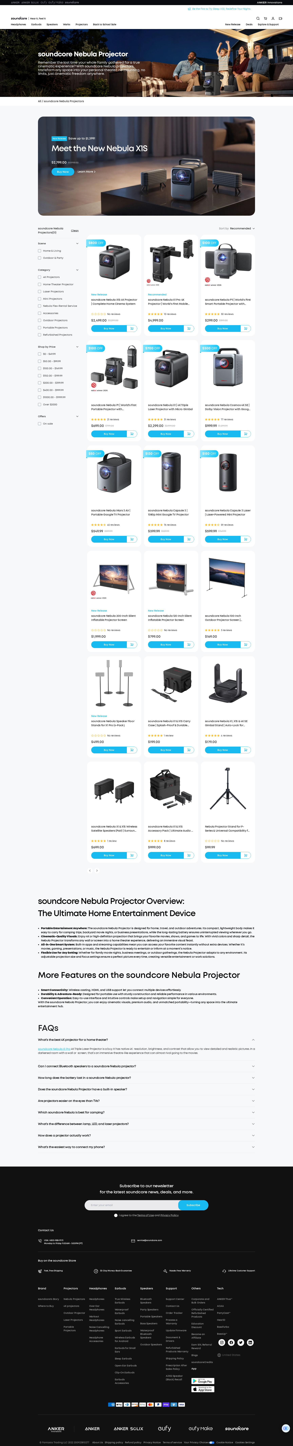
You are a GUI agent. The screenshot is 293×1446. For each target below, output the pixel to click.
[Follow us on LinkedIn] (250, 1342)
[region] (146, 1053)
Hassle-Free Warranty (180, 1270)
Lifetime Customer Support (241, 1270)
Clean (75, 230)
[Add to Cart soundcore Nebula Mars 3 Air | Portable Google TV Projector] (132, 539)
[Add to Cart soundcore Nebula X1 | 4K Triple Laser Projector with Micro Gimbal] (189, 433)
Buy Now (63, 172)
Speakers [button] (146, 1288)
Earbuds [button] (120, 1288)
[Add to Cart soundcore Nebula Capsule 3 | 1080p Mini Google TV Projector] (189, 539)
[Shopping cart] (265, 18)
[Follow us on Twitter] (240, 1342)
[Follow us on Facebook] (231, 1342)
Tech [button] (220, 1288)
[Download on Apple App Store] (202, 1389)
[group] (114, 320)
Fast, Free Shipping (53, 1270)
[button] (49, 251)
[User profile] (273, 18)
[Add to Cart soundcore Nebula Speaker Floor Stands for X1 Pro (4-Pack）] (132, 750)
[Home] (28, 18)
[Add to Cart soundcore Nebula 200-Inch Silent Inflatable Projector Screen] (132, 644)
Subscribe (193, 1205)
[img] (111, 1405)
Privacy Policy (169, 1215)
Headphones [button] (98, 1288)
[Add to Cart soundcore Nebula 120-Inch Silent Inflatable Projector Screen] (189, 644)
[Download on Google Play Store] (202, 1381)
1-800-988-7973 (56, 1240)
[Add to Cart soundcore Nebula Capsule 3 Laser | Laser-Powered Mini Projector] (245, 539)
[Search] (258, 18)
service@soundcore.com (149, 1240)
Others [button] (196, 1288)
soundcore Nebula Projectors (64, 101)
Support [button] (171, 1288)
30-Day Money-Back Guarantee (116, 1270)
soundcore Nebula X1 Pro (54, 1049)
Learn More (85, 171)
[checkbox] (39, 250)
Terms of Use (145, 1215)
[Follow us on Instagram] (221, 1342)
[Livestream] (280, 18)
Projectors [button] (71, 1288)
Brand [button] (42, 1288)
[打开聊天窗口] (286, 1428)
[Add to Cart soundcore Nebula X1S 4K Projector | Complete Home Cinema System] (132, 328)
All (39, 101)
